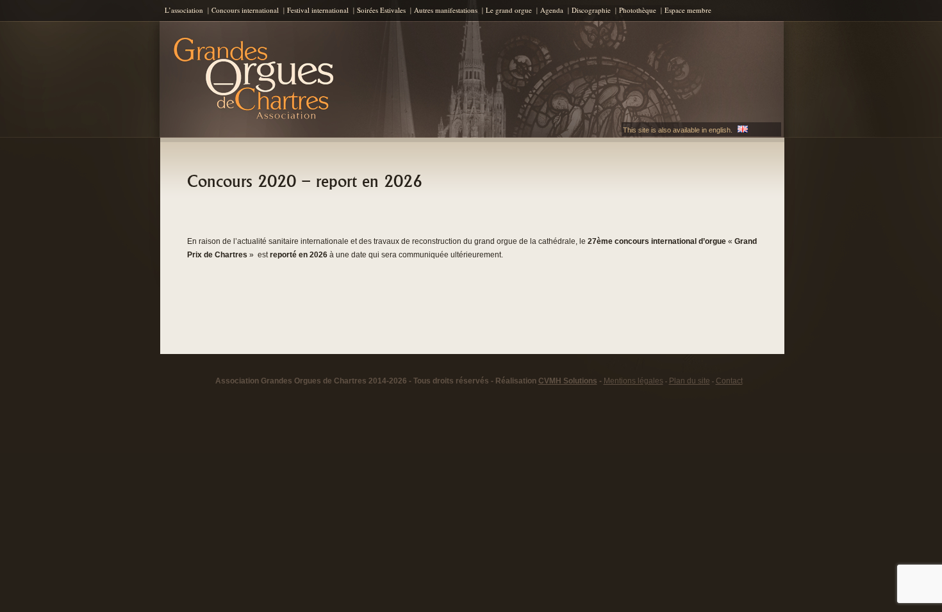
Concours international (245, 10)
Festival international (318, 10)
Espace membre (688, 10)
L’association (184, 10)
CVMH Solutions (567, 380)
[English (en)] (743, 130)
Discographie (591, 10)
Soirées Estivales (381, 10)
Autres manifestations (445, 10)
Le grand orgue (509, 10)
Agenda (551, 10)
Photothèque (637, 10)
